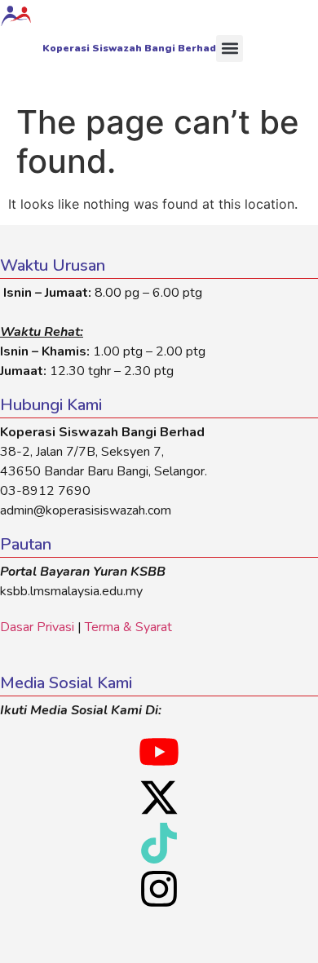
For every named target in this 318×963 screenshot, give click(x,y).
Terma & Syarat (128, 627)
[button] (229, 48)
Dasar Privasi (37, 627)
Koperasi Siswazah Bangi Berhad (129, 48)
